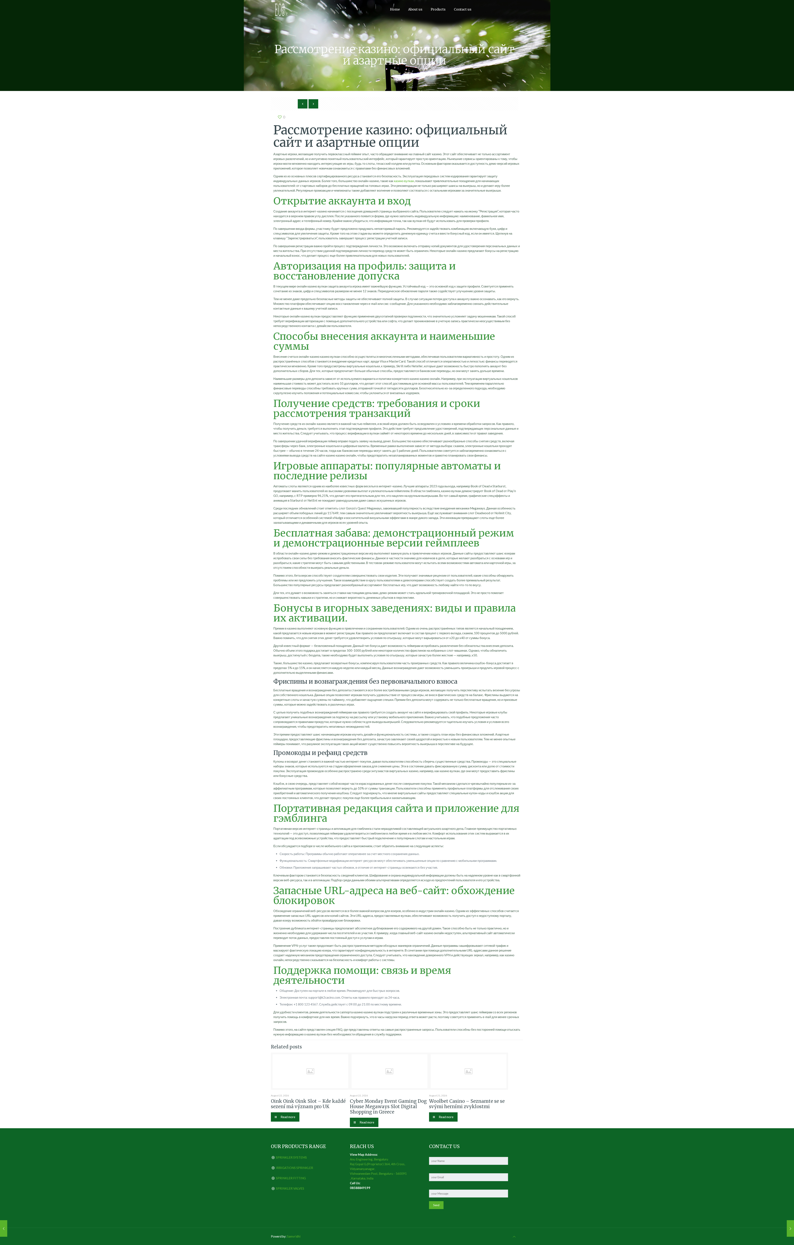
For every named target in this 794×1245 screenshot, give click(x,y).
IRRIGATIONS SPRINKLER (294, 1168)
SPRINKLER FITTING (291, 1178)
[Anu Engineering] (281, 9)
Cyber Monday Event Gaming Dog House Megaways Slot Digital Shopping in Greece (388, 1106)
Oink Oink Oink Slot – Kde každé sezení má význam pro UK (308, 1103)
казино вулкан (404, 181)
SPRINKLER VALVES (290, 1188)
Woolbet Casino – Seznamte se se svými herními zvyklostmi (467, 1103)
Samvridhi (293, 1236)
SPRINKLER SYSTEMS (291, 1157)
